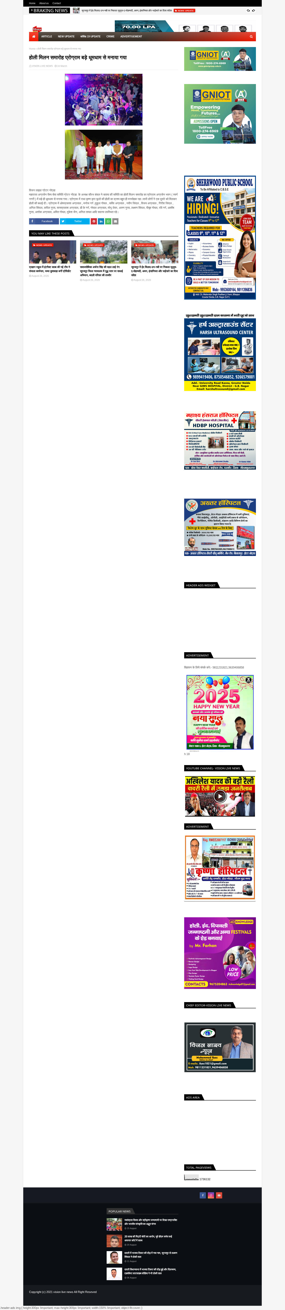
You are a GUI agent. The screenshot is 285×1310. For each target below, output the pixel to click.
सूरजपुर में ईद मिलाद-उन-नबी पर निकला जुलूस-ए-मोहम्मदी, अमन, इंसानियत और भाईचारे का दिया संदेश (127, 10)
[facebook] (203, 1200)
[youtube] (219, 1200)
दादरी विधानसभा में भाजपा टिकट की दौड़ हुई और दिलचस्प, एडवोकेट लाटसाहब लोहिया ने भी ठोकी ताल (150, 1275)
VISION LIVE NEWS (42, 66)
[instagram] (211, 1200)
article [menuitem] (46, 36)
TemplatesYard (57, 1304)
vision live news (63, 1296)
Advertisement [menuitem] (131, 36)
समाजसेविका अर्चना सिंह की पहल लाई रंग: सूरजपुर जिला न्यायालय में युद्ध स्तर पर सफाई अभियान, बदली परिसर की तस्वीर (101, 271)
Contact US (250, 1304)
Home (32, 3)
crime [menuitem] (110, 36)
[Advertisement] (220, 619)
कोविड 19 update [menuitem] (90, 36)
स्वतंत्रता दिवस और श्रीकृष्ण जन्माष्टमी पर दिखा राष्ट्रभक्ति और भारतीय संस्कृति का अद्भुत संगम (150, 1226)
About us (44, 3)
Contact (57, 3)
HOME (223, 1304)
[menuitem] (33, 36)
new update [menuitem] (66, 36)
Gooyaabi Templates (92, 1304)
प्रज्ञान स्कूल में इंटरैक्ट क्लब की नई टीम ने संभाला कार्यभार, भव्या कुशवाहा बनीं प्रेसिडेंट (50, 269)
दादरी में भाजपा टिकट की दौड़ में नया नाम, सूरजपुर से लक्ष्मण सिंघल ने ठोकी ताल (150, 1259)
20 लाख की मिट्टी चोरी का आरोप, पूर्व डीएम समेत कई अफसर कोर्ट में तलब (148, 1242)
